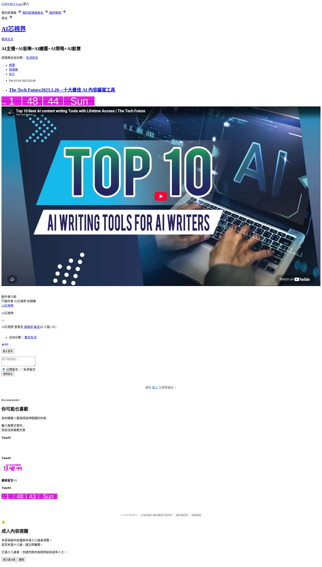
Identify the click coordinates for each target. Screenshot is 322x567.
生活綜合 (32, 57)
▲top (4, 343)
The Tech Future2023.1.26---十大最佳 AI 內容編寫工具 (62, 89)
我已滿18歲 (9, 559)
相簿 (12, 65)
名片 (12, 74)
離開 (21, 559)
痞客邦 (28, 327)
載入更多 (8, 351)
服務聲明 (196, 515)
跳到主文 (7, 39)
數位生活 (31, 337)
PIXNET (133, 515)
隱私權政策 (182, 515)
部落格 (13, 69)
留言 (37, 327)
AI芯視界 (13, 29)
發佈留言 (8, 374)
